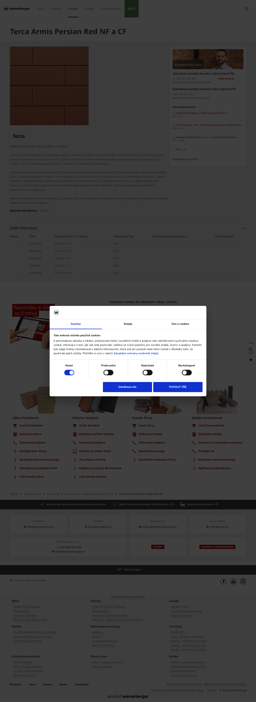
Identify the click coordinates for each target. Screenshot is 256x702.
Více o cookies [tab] (180, 324)
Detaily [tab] (128, 324)
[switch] (108, 372)
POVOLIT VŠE (178, 387)
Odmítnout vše (127, 387)
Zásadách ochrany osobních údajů (136, 353)
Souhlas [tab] (76, 324)
